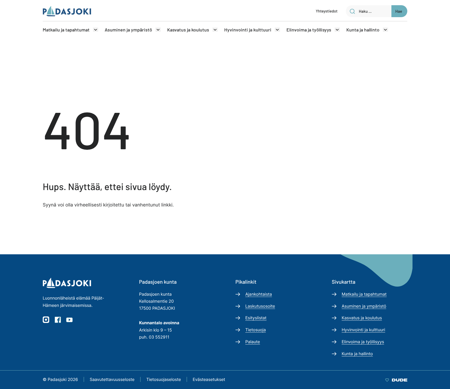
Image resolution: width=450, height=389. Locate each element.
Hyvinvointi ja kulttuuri (247, 30)
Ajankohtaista (258, 294)
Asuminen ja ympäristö (128, 30)
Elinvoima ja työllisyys (308, 30)
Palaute (252, 341)
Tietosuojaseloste (163, 379)
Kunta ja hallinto (362, 30)
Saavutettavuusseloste (112, 379)
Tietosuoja (255, 329)
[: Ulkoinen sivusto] (396, 379)
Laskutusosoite (260, 306)
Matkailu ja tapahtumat (66, 30)
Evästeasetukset (209, 379)
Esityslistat (255, 317)
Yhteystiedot (327, 11)
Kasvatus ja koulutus (188, 30)
